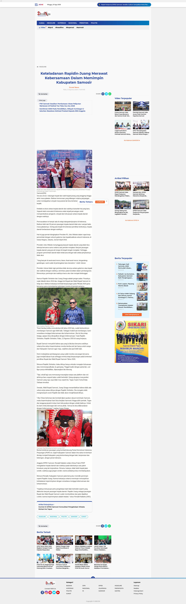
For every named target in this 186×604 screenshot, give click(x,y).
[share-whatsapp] (109, 93)
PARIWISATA (119, 588)
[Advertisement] (93, 47)
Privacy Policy (138, 593)
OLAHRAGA (102, 588)
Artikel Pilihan (122, 178)
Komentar (44, 94)
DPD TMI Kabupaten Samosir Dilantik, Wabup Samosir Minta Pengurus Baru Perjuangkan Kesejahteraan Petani (141, 132)
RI (83, 591)
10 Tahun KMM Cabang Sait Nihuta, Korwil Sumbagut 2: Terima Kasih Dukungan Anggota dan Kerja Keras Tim (126, 295)
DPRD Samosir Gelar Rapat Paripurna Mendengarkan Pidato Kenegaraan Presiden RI (125, 4)
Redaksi (136, 588)
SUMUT (83, 516)
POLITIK (94, 23)
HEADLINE (51, 23)
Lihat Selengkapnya (131, 314)
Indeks (41, 23)
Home (41, 5)
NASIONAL (72, 23)
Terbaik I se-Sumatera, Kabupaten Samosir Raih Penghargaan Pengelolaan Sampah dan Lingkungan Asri (126, 276)
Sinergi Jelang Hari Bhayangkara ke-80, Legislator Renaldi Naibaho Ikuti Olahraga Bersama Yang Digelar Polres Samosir (122, 212)
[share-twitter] (106, 93)
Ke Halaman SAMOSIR (131, 140)
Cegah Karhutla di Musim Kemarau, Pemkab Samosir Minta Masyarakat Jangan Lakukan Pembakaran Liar (122, 132)
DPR (83, 585)
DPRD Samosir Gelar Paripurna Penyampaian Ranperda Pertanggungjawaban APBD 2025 (141, 212)
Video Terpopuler (123, 98)
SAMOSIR (81, 27)
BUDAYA (69, 585)
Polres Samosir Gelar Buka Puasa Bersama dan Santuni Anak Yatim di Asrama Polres (122, 114)
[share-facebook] (102, 93)
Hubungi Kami (138, 591)
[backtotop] (93, 578)
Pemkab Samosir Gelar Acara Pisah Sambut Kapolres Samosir (140, 114)
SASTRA (117, 591)
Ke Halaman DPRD (131, 220)
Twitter (55, 595)
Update (101, 202)
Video (43, 27)
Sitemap (136, 585)
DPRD (51, 27)
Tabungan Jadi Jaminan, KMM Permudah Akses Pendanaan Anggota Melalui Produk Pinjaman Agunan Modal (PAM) (125, 266)
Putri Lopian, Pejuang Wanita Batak (126, 285)
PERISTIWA (83, 23)
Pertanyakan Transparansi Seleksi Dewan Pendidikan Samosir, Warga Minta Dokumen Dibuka (126, 305)
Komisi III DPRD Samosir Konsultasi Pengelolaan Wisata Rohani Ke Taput (62, 508)
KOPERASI (62, 23)
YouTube (59, 595)
